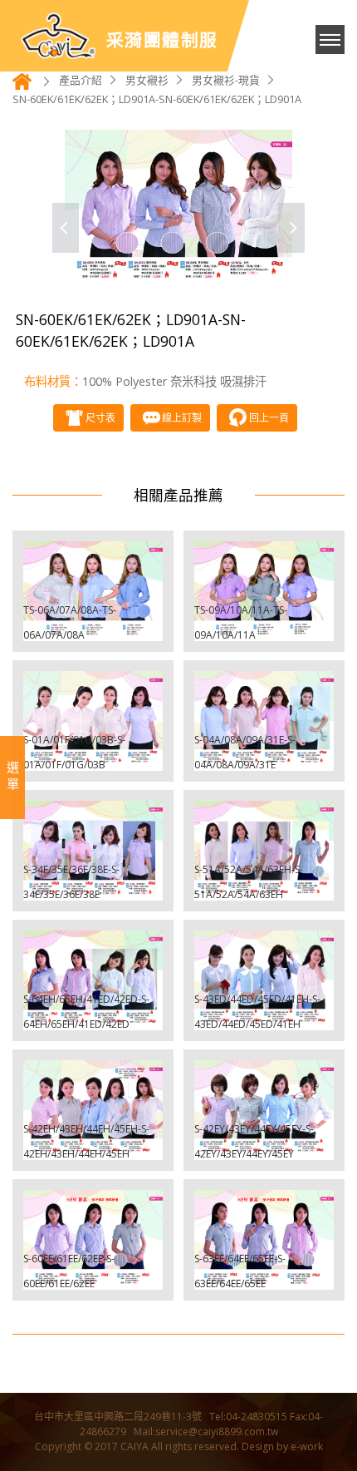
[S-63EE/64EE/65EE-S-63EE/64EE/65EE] (264, 1240)
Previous (65, 228)
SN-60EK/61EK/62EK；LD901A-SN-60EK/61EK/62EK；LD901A (156, 98)
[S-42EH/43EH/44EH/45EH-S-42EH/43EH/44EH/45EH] (93, 1110)
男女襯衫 (147, 79)
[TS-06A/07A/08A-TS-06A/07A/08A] (93, 591)
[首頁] (22, 85)
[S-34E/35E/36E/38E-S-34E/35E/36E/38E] (93, 851)
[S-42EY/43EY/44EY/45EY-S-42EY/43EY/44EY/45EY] (264, 1110)
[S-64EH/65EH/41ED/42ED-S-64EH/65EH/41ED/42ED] (93, 980)
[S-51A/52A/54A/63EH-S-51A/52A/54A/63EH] (264, 851)
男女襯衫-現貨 (226, 79)
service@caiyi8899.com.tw (216, 1431)
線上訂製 (182, 418)
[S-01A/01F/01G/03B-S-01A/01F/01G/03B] (93, 721)
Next (291, 228)
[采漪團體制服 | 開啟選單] (330, 39)
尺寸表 (100, 418)
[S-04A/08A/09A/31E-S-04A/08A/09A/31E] (264, 721)
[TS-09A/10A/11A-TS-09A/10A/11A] (264, 591)
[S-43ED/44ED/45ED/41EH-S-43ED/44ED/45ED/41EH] (264, 980)
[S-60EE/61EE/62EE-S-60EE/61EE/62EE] (93, 1240)
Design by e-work (282, 1446)
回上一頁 (269, 418)
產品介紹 (80, 79)
